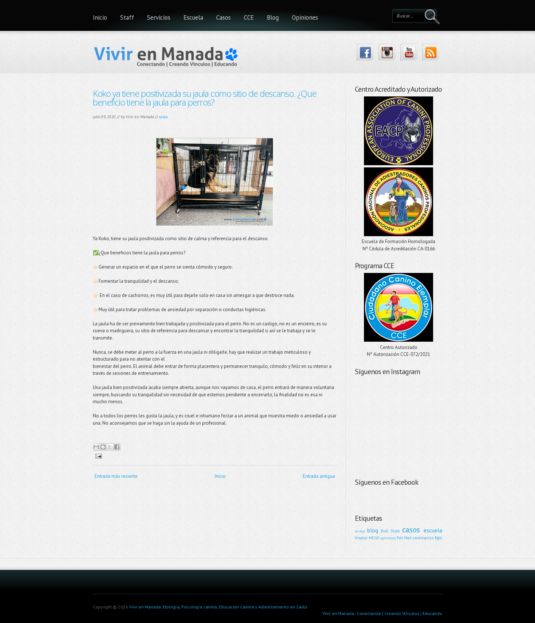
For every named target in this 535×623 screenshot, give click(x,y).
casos (163, 116)
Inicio (100, 17)
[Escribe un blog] (103, 447)
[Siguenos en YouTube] (408, 52)
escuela (433, 530)
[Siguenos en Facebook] (365, 52)
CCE (249, 17)
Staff (127, 17)
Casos (223, 17)
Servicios (158, 17)
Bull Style (390, 530)
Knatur (361, 537)
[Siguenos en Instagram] (387, 52)
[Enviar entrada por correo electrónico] (97, 456)
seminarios (423, 537)
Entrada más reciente (116, 476)
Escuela (193, 17)
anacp (360, 530)
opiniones (388, 537)
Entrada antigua (319, 476)
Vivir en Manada (338, 613)
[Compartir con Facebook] (116, 447)
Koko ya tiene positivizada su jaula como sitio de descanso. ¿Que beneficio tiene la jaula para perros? (204, 97)
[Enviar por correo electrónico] (96, 447)
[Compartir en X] (110, 447)
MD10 (374, 537)
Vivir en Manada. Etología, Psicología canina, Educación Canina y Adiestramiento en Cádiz (218, 607)
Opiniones (305, 17)
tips (438, 538)
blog (372, 530)
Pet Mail (404, 537)
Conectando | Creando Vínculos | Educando (399, 613)
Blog (273, 17)
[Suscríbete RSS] (430, 52)
